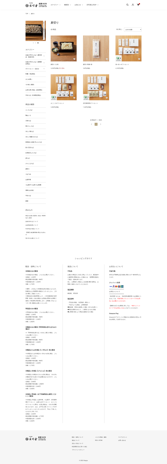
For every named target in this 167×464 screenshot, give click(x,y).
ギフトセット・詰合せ (32, 68)
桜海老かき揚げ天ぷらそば (34, 142)
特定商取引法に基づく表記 (79, 446)
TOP (27, 13)
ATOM (100, 440)
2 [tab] (35, 42)
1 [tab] (33, 42)
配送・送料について (77, 437)
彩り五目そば (30, 147)
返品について (75, 440)
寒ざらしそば (30, 126)
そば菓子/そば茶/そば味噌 (33, 185)
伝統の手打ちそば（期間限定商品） (34, 63)
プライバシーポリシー (78, 450)
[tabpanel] (36, 31)
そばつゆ (28, 174)
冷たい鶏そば (30, 131)
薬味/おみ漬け (30, 190)
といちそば (29, 110)
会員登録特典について (32, 225)
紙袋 (27, 201)
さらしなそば (30, 163)
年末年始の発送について (32, 228)
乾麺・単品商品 (30, 74)
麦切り (33, 13)
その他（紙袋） (30, 84)
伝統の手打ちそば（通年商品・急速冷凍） (34, 56)
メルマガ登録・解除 (100, 437)
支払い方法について (77, 443)
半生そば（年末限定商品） (34, 95)
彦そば (28, 158)
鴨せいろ (28, 115)
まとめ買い (29, 79)
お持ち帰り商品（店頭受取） (34, 90)
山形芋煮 (28, 179)
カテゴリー (54, 5)
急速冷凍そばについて (32, 221)
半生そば (28, 195)
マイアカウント (122, 437)
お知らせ (78, 5)
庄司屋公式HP (91, 5)
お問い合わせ (122, 440)
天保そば (28, 120)
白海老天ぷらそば (31, 153)
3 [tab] (37, 42)
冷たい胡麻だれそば (32, 137)
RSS (96, 440)
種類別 (66, 5)
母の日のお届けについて (32, 238)
